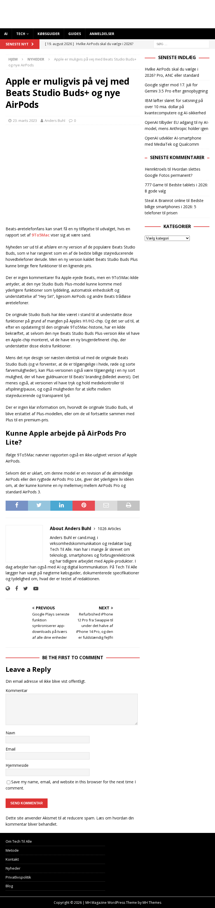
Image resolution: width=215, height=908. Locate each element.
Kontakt (12, 859)
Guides (74, 33)
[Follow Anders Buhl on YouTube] (33, 588)
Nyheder (13, 868)
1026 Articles (109, 528)
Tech (20, 33)
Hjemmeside (17, 765)
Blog (9, 885)
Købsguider (49, 33)
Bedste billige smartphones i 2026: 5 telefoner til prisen (174, 207)
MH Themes (151, 902)
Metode (12, 850)
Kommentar (16, 690)
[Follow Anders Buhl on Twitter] (23, 588)
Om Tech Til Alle (19, 841)
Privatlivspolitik (18, 877)
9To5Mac (41, 235)
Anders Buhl (55, 120)
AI (6, 33)
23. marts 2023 (25, 120)
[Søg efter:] (181, 43)
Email (10, 749)
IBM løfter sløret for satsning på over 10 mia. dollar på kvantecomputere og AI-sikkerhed (175, 107)
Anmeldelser (102, 33)
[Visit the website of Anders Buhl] (8, 588)
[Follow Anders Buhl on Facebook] (14, 588)
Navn (10, 732)
